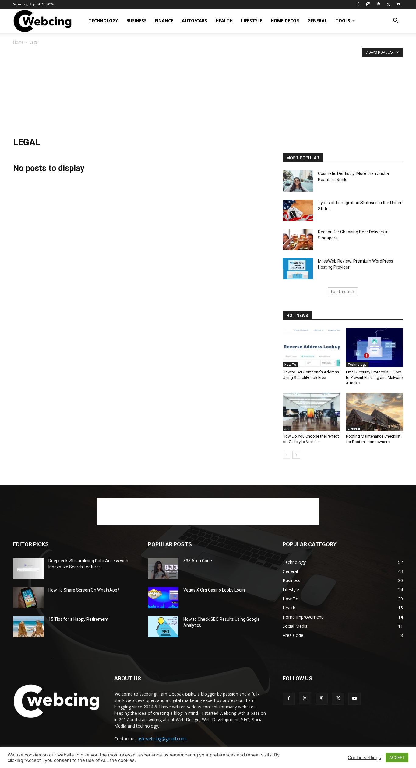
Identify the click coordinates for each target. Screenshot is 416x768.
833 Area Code (197, 560)
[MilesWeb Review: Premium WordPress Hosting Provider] (298, 268)
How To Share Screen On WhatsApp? (83, 590)
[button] (395, 21)
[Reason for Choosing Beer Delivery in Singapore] (298, 239)
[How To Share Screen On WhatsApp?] (28, 597)
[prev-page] (286, 455)
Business (136, 20)
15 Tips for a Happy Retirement (78, 619)
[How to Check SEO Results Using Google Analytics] (163, 626)
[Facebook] (358, 4)
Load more (340, 291)
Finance (164, 20)
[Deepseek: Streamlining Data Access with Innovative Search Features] (28, 568)
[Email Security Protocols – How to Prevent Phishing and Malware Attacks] (374, 347)
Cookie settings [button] (364, 757)
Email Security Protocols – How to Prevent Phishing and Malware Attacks (374, 377)
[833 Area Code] (163, 568)
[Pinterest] (378, 4)
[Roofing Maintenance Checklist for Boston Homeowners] (374, 412)
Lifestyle (251, 20)
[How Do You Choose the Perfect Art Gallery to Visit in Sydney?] (311, 412)
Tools (343, 20)
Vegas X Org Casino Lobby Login (214, 590)
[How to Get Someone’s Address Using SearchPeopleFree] (311, 347)
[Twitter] (388, 4)
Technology (103, 20)
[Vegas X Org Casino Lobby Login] (163, 597)
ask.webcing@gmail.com (162, 739)
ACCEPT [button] (397, 757)
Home (18, 42)
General (317, 20)
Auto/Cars (194, 20)
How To (290, 364)
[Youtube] (398, 4)
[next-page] (296, 455)
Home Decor (285, 20)
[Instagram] (368, 4)
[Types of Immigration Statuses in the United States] (298, 210)
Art (286, 429)
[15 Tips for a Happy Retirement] (28, 626)
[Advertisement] (208, 91)
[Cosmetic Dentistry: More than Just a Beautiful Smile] (298, 181)
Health (224, 20)
